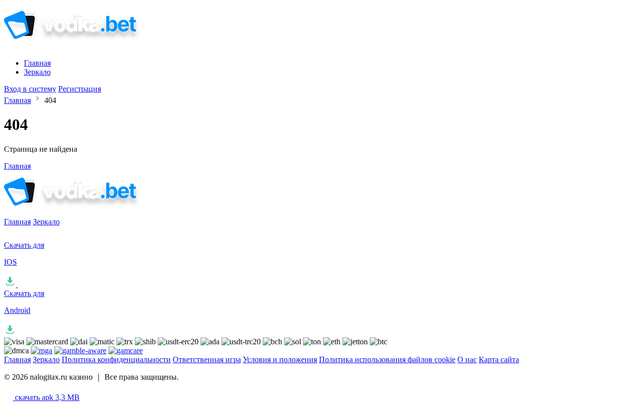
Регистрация (79, 89)
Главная (37, 63)
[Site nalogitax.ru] (86, 46)
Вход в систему (30, 89)
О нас (467, 359)
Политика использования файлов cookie (387, 359)
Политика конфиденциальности (116, 359)
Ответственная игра (207, 359)
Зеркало (37, 72)
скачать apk (46, 397)
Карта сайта (499, 359)
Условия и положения (280, 359)
